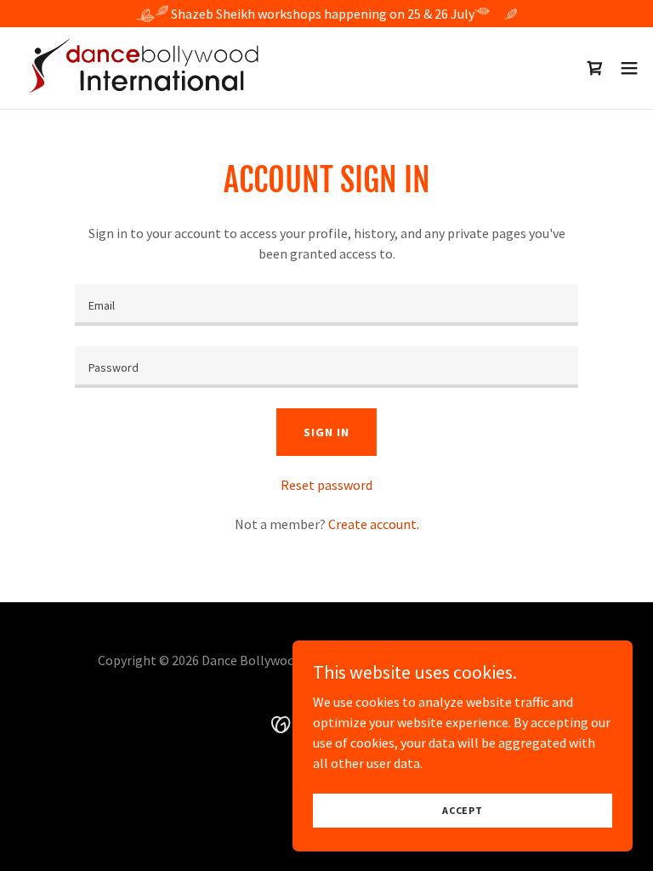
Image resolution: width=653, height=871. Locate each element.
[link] (146, 68)
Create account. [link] (373, 523)
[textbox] (326, 305)
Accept (462, 810)
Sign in (326, 432)
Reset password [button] (326, 484)
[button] (629, 68)
